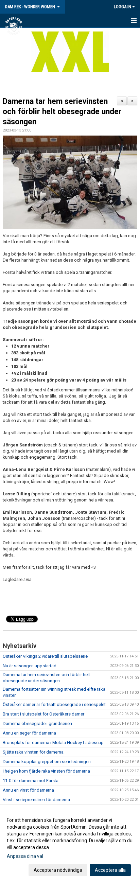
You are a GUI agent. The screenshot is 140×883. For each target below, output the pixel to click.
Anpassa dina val (25, 856)
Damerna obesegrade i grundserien (37, 723)
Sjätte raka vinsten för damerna (33, 752)
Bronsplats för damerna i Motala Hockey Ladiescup (53, 742)
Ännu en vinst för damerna (28, 790)
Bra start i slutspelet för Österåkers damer (43, 714)
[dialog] (70, 845)
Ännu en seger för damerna (29, 733)
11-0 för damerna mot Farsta (30, 780)
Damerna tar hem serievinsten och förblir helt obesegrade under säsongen (62, 111)
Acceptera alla (110, 870)
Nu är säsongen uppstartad (29, 665)
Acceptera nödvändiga (58, 870)
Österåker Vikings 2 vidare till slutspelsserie (45, 656)
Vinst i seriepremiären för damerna (36, 799)
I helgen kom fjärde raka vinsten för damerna (46, 771)
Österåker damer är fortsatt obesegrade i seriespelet (54, 704)
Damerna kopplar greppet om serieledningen (47, 761)
